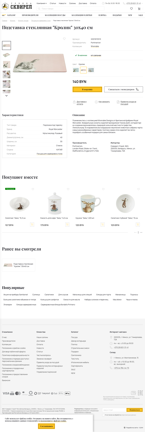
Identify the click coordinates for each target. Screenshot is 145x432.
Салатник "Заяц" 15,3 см (15, 218)
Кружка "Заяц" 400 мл (85, 218)
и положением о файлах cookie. (52, 421)
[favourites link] (131, 8)
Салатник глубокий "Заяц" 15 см (124, 218)
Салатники (49, 294)
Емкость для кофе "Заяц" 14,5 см (54, 218)
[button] (6, 95)
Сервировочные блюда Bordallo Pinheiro (58, 304)
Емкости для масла (72, 299)
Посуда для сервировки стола (49, 154)
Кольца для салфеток (50, 299)
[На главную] (17, 6)
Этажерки (8, 304)
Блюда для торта (103, 294)
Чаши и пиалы (132, 299)
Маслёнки (117, 299)
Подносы (134, 294)
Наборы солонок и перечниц (96, 299)
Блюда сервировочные (26, 304)
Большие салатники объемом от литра (20, 299)
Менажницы (120, 294)
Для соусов (63, 294)
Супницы (36, 294)
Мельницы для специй (82, 294)
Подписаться (135, 410)
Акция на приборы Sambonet (16, 294)
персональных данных (129, 415)
